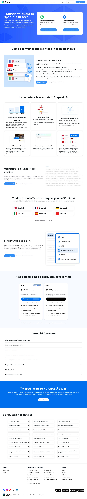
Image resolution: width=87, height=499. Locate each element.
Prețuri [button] (33, 2)
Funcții (26, 2)
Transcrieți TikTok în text (49, 472)
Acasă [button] (21, 2)
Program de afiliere (42, 2)
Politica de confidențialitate (58, 323)
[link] (18, 421)
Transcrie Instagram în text (33, 472)
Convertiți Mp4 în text (48, 474)
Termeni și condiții (49, 323)
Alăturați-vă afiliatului (67, 479)
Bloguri (64, 472)
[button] (64, 2)
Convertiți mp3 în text (31, 474)
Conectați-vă (72, 2)
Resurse (53, 2)
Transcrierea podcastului (49, 477)
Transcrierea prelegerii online (50, 479)
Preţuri (4, 472)
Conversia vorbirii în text (32, 477)
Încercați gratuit (30, 299)
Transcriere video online (32, 470)
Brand (63, 470)
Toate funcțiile (6, 470)
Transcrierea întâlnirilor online (33, 483)
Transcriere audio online (49, 470)
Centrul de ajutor (66, 477)
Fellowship (64, 474)
